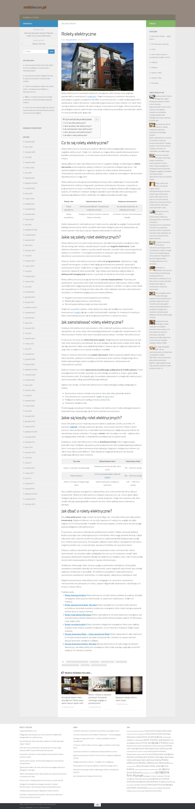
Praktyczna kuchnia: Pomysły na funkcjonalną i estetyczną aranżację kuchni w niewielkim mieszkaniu (159, 216)
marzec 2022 (29, 282)
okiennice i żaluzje (142, 751)
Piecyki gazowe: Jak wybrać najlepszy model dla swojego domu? (95, 766)
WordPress (29, 807)
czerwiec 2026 (30, 152)
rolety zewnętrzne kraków (99, 665)
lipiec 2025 (28, 194)
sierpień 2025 (30, 188)
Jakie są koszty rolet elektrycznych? (78, 132)
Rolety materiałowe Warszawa (78, 615)
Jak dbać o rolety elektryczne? (75, 135)
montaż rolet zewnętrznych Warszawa (77, 662)
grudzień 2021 (30, 297)
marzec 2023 (29, 266)
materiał (73, 427)
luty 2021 (28, 349)
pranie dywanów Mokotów (156, 751)
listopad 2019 (30, 427)
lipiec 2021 (28, 323)
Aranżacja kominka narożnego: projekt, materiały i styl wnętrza (159, 324)
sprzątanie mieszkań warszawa (138, 779)
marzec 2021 (29, 344)
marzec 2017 (29, 473)
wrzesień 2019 (30, 437)
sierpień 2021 (30, 318)
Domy (153, 49)
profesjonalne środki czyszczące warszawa (154, 757)
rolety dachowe (94, 662)
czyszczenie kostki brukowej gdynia (136, 734)
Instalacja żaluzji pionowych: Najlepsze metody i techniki (39, 791)
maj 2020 (28, 395)
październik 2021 (31, 307)
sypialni (107, 477)
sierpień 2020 (30, 380)
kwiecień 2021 (30, 339)
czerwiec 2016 (30, 504)
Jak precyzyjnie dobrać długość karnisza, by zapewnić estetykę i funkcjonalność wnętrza (38, 78)
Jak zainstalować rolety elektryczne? (78, 129)
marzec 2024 (29, 219)
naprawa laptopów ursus (28, 731)
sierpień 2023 (30, 240)
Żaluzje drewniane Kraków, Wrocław (81, 644)
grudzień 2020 (30, 359)
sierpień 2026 (30, 142)
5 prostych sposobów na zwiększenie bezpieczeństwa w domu (95, 752)
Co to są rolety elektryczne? (75, 123)
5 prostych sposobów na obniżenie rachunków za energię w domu (160, 245)
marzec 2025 (29, 199)
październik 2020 (31, 370)
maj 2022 (28, 271)
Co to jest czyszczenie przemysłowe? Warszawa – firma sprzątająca (97, 735)
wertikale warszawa (137, 787)
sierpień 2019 (30, 442)
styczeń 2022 (29, 292)
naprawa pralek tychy (132, 751)
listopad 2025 (30, 178)
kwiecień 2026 (30, 162)
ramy (107, 396)
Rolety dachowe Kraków (75, 595)
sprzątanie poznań (165, 782)
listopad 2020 (30, 364)
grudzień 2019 (30, 421)
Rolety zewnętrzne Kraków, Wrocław (81, 605)
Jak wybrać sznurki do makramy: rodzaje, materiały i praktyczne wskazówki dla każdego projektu (159, 129)
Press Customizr (45, 807)
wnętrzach (91, 96)
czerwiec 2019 (30, 452)
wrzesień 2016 (30, 499)
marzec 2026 (29, 168)
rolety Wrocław (85, 665)
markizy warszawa (158, 746)
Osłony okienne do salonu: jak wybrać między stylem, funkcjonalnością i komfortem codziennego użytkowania (159, 188)
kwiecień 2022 (30, 276)
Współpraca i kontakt (31, 17)
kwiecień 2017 (30, 468)
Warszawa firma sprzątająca (160, 784)
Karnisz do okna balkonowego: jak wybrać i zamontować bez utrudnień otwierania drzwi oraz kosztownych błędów (39, 110)
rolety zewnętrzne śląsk (141, 769)
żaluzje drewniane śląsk (138, 791)
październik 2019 (31, 432)
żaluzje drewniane (152, 788)
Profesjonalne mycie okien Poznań (139, 754)
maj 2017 (28, 463)
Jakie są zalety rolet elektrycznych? (77, 126)
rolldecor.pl (71, 40)
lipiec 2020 (28, 385)
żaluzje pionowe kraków (153, 791)
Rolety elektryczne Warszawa (70, 665)
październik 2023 (31, 230)
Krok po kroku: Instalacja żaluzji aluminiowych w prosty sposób (41, 780)
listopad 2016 (30, 489)
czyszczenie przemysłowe (148, 736)
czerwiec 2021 (30, 328)
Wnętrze (154, 62)
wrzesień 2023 (30, 235)
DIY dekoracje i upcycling (159, 44)
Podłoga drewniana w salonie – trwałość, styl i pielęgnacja (93, 762)
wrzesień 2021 (30, 313)
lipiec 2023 (28, 245)
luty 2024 (28, 225)
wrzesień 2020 (30, 375)
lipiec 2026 (28, 147)
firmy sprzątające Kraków (155, 742)
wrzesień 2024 (30, 209)
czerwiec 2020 (30, 390)
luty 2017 (28, 478)
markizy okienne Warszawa (141, 746)
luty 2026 (28, 173)
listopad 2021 (30, 302)
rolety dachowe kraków (107, 662)
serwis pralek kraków (152, 769)
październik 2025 (31, 183)
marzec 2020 (29, 406)
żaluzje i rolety (68, 24)
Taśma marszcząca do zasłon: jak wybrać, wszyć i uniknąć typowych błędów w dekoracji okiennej (38, 89)
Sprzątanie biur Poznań (149, 773)
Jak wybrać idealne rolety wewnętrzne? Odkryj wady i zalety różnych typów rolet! (72, 700)
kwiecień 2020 (30, 401)
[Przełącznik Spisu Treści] (95, 119)
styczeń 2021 (29, 354)
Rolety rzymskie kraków (75, 624)
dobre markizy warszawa (156, 739)
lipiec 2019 (28, 447)
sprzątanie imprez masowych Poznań (156, 776)
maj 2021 (28, 333)
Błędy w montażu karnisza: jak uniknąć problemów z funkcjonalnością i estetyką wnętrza (37, 99)
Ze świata (154, 83)
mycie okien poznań (163, 748)
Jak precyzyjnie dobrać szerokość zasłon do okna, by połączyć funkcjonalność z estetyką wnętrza (38, 68)
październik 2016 (31, 494)
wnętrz (77, 312)
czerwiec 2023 (30, 250)
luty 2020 (28, 411)
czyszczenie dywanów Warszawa (135, 731)
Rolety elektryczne (121, 662)
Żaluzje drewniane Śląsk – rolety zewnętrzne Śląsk (87, 634)
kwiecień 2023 (30, 261)
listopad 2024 (30, 204)
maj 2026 (28, 157)
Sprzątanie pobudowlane (147, 781)
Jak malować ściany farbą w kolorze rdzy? (87, 776)
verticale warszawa (140, 785)
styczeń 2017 (29, 484)
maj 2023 (28, 256)
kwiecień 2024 (30, 214)
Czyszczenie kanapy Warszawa (157, 731)
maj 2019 (28, 458)
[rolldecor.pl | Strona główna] (35, 7)
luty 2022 (28, 287)
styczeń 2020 (29, 416)
